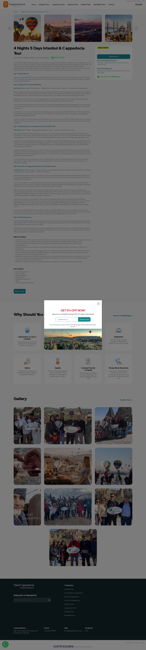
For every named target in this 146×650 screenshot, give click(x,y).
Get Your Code (84, 319)
